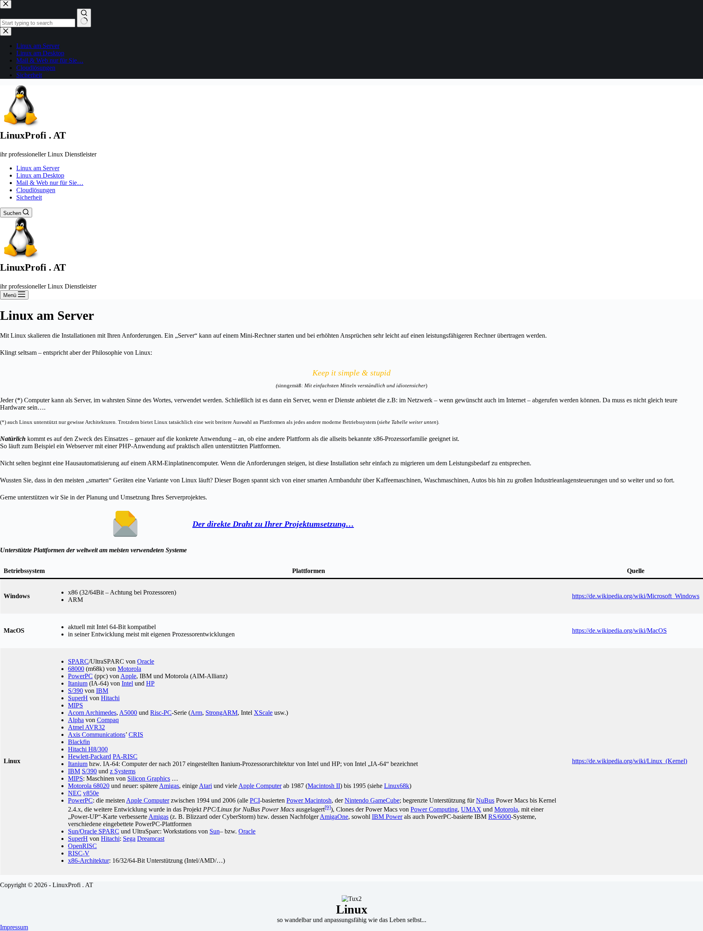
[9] (328, 807)
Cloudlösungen (35, 190)
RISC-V (79, 853)
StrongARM (221, 712)
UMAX (471, 809)
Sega (129, 838)
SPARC (78, 661)
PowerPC (80, 676)
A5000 (128, 712)
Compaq (108, 719)
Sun (215, 831)
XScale (263, 712)
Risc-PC (161, 712)
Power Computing (434, 809)
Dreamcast (150, 838)
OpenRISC (82, 845)
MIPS (75, 705)
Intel (127, 683)
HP (150, 683)
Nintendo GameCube (372, 800)
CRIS (136, 734)
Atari (205, 785)
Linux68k (396, 785)
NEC (74, 793)
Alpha (76, 719)
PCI (255, 800)
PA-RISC (125, 756)
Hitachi (110, 697)
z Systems (122, 771)
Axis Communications (96, 734)
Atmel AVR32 (86, 727)
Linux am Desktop (40, 175)
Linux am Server (37, 168)
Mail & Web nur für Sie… (49, 182)
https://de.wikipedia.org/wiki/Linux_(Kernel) (629, 760)
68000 (76, 668)
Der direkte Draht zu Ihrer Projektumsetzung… (273, 523)
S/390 (75, 690)
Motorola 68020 (88, 785)
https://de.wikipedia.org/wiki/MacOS (619, 630)
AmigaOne (334, 816)
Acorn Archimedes (92, 712)
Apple (128, 676)
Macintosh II (324, 785)
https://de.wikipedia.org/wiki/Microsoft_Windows (635, 595)
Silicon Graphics (148, 778)
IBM (102, 690)
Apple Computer (260, 785)
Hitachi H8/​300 (88, 749)
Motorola (129, 668)
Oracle (145, 661)
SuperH (78, 697)
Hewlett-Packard (89, 756)
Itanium (77, 683)
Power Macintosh (309, 800)
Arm (196, 712)
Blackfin (79, 741)
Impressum (14, 927)
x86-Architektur (88, 860)
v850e (91, 793)
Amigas (169, 785)
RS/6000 (499, 816)
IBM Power (387, 816)
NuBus (485, 800)
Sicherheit (29, 197)
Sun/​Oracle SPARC (93, 831)
